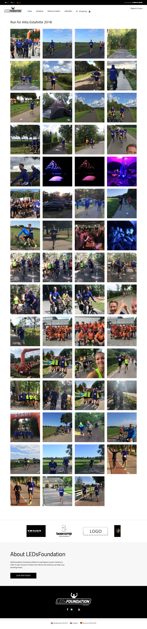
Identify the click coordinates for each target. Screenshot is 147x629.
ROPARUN (39, 11)
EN (14, 3)
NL (8, 3)
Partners (68, 11)
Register (134, 8)
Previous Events (54, 11)
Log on (140, 8)
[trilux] (137, 2)
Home (29, 11)
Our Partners (23, 575)
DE (20, 3)
